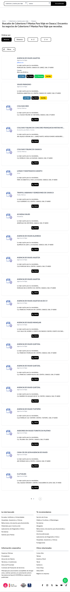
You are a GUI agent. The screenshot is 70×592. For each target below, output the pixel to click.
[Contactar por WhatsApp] (65, 580)
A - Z (32, 39)
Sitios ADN (39, 570)
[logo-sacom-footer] (17, 585)
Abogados (39, 526)
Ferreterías (4, 532)
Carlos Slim (40, 553)
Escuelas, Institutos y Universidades (12, 517)
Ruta (23, 76)
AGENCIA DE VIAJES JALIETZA (28, 58)
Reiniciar (6, 39)
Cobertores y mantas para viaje (18, 21)
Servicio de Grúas (42, 517)
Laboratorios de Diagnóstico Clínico (12, 529)
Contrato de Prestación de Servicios (12, 568)
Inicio (4, 21)
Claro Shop (40, 568)
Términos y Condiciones (9, 562)
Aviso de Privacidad (7, 565)
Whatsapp (40, 76)
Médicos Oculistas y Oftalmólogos (47, 520)
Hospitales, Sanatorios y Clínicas (11, 520)
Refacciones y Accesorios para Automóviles (15, 523)
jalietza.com (20, 62)
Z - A (45, 39)
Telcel (38, 562)
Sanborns (39, 565)
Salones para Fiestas (7, 534)
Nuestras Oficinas (7, 553)
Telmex (38, 556)
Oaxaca (33, 21)
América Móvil (41, 559)
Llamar (31, 76)
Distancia (20, 39)
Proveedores (5, 556)
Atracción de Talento (8, 559)
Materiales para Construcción (10, 526)
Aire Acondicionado (42, 534)
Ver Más (48, 76)
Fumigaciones (40, 543)
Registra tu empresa (42, 573)
